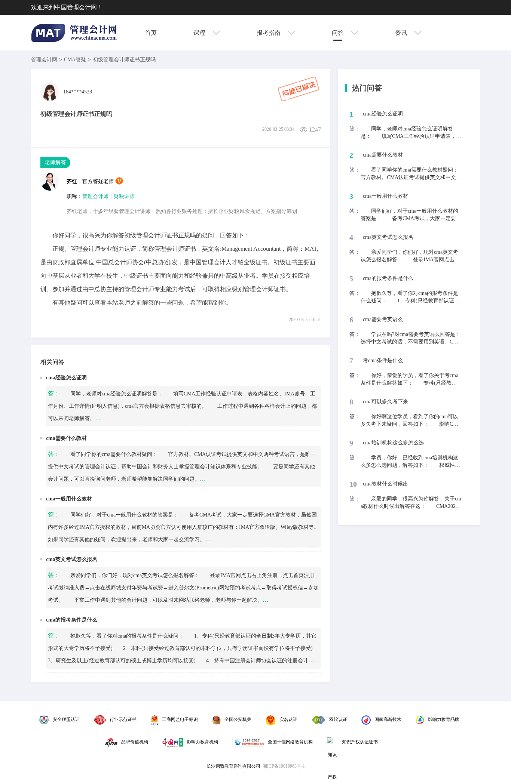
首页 (151, 33)
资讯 (402, 33)
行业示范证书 (123, 719)
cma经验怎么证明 (66, 377)
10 (353, 484)
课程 (200, 33)
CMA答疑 (75, 59)
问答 (338, 33)
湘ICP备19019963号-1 (284, 766)
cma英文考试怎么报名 (71, 559)
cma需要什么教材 (66, 438)
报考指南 (269, 33)
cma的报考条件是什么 (71, 620)
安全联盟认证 (66, 719)
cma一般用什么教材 (69, 499)
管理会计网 (44, 59)
